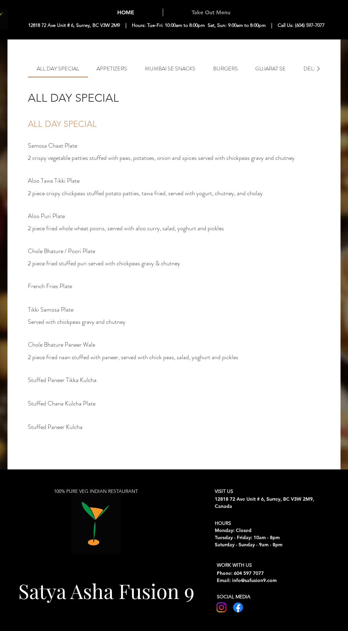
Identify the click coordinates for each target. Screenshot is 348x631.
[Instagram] (221, 607)
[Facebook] (238, 607)
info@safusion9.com (254, 580)
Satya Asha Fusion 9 (106, 590)
